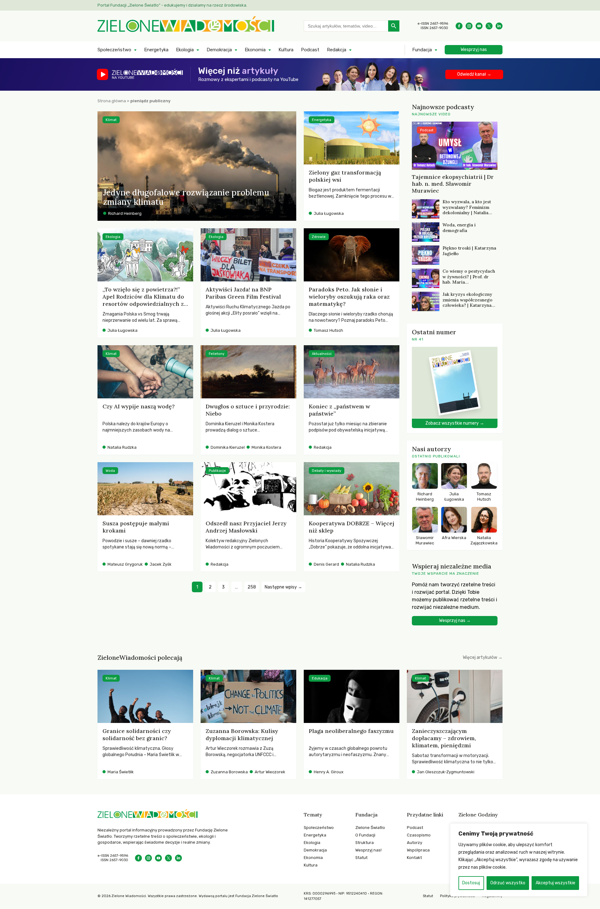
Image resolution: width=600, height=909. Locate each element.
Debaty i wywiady (326, 471)
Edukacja (320, 678)
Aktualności (322, 354)
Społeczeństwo (114, 50)
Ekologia (185, 50)
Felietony (216, 354)
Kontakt (414, 857)
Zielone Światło (370, 827)
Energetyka (156, 50)
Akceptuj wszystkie (555, 883)
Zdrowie (319, 237)
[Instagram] (469, 26)
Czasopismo (419, 835)
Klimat (111, 120)
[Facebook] (459, 26)
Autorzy (414, 842)
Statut (361, 857)
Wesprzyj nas (474, 49)
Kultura (285, 50)
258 (252, 587)
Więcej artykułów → (482, 657)
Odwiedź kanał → (474, 74)
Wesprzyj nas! (368, 850)
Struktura (364, 842)
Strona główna (112, 100)
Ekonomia (255, 50)
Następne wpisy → (283, 587)
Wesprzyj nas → (455, 620)
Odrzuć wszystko (507, 883)
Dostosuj (471, 883)
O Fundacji (365, 835)
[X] (489, 26)
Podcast (310, 50)
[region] (519, 859)
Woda (110, 471)
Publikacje (217, 471)
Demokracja (219, 50)
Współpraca (418, 850)
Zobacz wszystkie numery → (454, 423)
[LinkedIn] (499, 26)
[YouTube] (479, 26)
